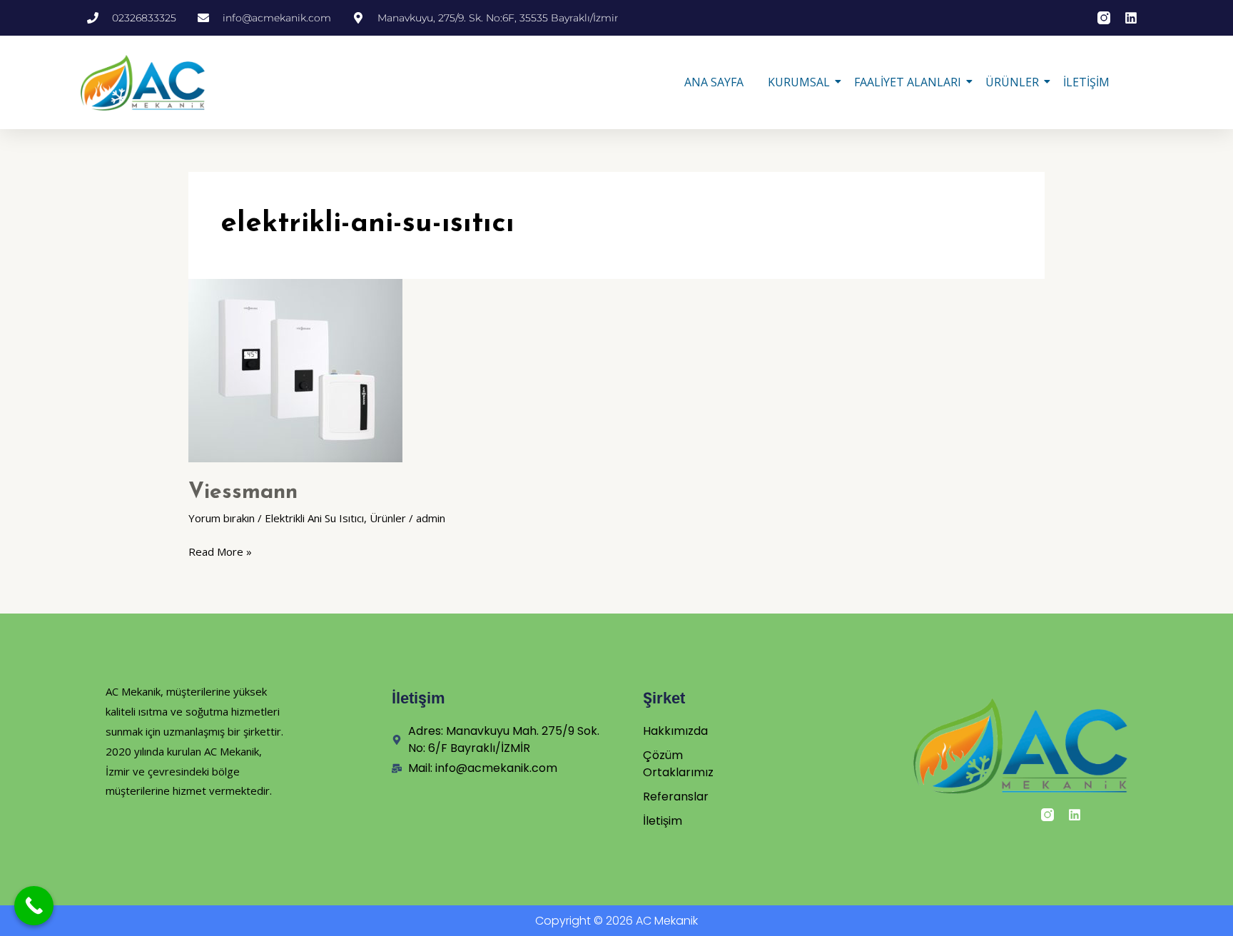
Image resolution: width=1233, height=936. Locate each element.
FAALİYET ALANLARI (907, 82)
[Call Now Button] (34, 905)
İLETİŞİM (1086, 82)
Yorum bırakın (221, 518)
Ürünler (388, 518)
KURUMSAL (799, 82)
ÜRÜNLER (1012, 82)
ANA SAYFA (714, 82)
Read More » (220, 550)
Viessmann (243, 493)
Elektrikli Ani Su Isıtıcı (314, 518)
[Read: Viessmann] (616, 370)
